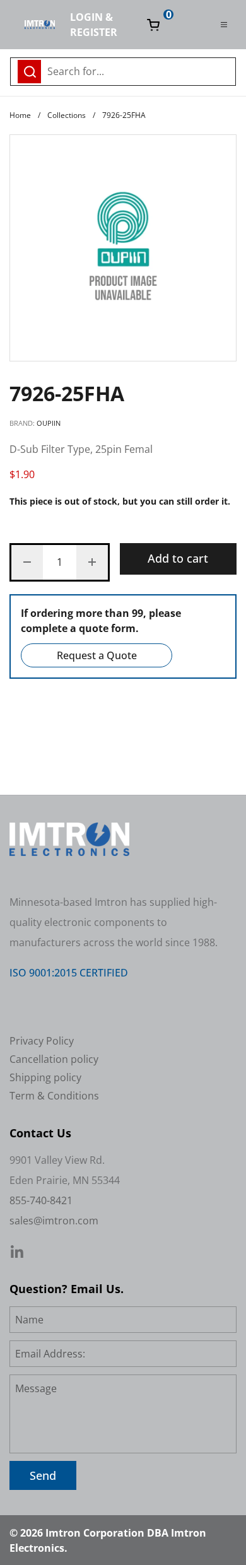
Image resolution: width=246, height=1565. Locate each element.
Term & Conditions (54, 1096)
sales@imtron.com (53, 1221)
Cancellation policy (53, 1059)
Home (20, 115)
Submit (223, 70)
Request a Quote (97, 655)
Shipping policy (45, 1077)
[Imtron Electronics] (40, 24)
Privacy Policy (41, 1041)
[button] (27, 562)
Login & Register (93, 24)
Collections (66, 115)
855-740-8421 (41, 1200)
